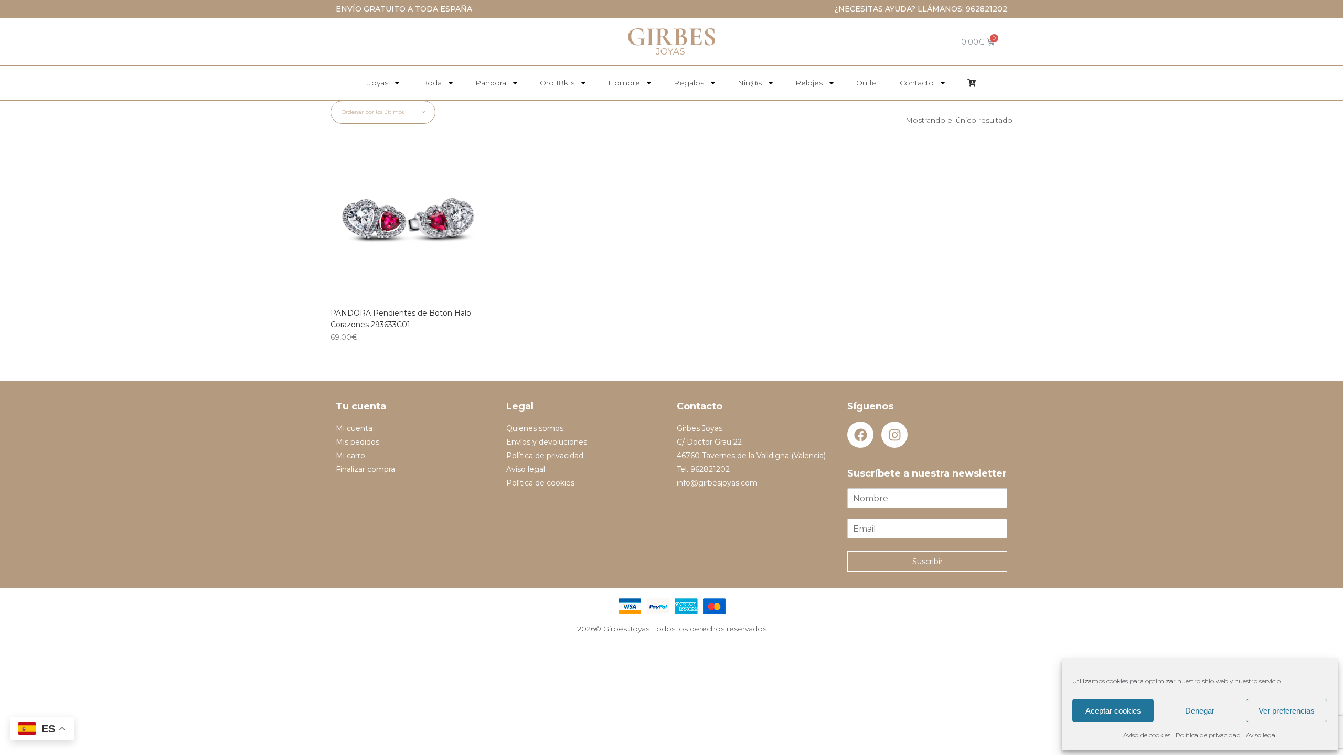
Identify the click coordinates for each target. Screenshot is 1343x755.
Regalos (689, 83)
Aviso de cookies (1146, 735)
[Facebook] (860, 435)
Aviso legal (1261, 735)
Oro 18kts (557, 83)
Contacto (917, 83)
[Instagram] (894, 435)
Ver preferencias (1287, 710)
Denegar (1199, 710)
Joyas (378, 83)
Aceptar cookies (1113, 710)
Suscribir (927, 561)
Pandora (490, 83)
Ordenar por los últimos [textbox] (373, 112)
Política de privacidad (1208, 735)
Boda (432, 83)
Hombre (624, 83)
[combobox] (383, 112)
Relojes (809, 83)
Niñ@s (750, 83)
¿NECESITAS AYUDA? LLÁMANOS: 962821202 (921, 9)
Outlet (867, 83)
